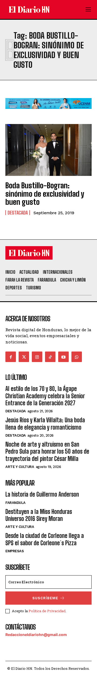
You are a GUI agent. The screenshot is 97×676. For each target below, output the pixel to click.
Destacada (18, 212)
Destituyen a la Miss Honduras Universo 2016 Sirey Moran (38, 515)
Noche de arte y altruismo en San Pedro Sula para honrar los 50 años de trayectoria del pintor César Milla (47, 451)
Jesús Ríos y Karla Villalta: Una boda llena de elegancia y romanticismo (45, 423)
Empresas (14, 551)
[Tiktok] (50, 357)
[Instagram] (37, 357)
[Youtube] (63, 357)
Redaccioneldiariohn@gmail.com (36, 634)
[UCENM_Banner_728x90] (48, 113)
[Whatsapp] (76, 357)
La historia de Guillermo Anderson (42, 494)
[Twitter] (24, 357)
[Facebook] (10, 357)
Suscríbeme (45, 598)
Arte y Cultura (19, 467)
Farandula (15, 503)
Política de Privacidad (47, 610)
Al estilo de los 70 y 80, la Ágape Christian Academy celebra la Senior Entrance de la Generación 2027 (45, 396)
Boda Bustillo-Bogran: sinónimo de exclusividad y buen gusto (44, 194)
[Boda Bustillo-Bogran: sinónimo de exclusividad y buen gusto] (48, 150)
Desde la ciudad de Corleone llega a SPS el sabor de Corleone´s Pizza (44, 539)
